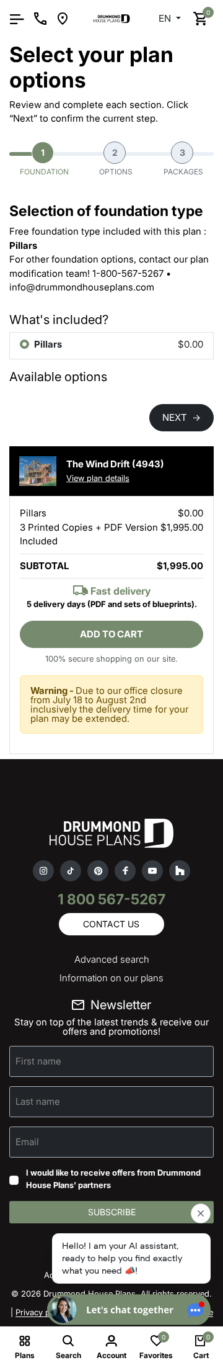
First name (38, 1061)
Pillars (48, 344)
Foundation (44, 161)
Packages (183, 161)
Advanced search (111, 959)
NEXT (181, 417)
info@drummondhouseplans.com (81, 287)
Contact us (111, 924)
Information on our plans (111, 978)
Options (116, 161)
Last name (37, 1101)
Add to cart (111, 634)
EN (166, 18)
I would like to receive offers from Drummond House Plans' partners (113, 1179)
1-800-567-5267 (128, 273)
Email (27, 1142)
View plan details (97, 478)
